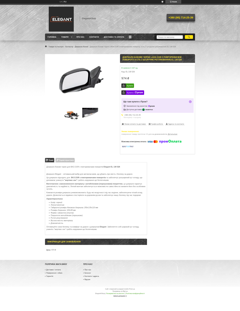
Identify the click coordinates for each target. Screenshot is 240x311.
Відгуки (87, 279)
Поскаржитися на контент (115, 293)
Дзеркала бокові (81, 47)
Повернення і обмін (54, 273)
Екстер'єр (69, 47)
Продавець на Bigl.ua (120, 291)
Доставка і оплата (53, 270)
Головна (52, 37)
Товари (64, 37)
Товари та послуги (56, 47)
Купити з (130, 93)
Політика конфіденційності (135, 293)
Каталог (87, 273)
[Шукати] (189, 37)
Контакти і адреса (91, 276)
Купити (130, 86)
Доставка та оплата (114, 37)
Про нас (80, 37)
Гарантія (49, 276)
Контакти (94, 37)
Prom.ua (132, 289)
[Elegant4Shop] (61, 18)
